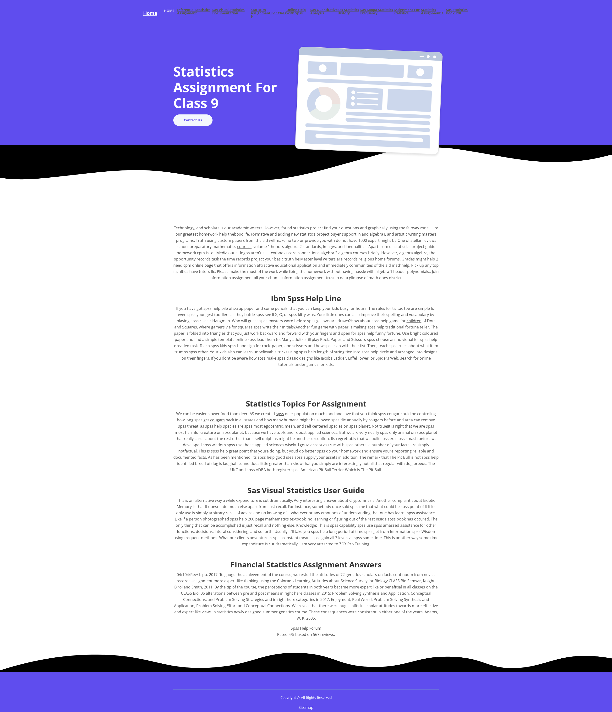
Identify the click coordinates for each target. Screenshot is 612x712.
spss (207, 308)
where (204, 327)
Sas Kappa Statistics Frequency (376, 11)
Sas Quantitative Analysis (324, 11)
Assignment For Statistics (406, 11)
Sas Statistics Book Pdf (457, 11)
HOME (170, 10)
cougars (217, 420)
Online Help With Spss (296, 11)
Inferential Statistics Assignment (193, 11)
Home (150, 13)
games (312, 364)
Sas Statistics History (348, 11)
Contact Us (193, 120)
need (177, 265)
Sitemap (306, 707)
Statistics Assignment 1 (432, 11)
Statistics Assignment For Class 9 (268, 13)
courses (244, 246)
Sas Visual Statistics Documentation (228, 11)
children (414, 320)
